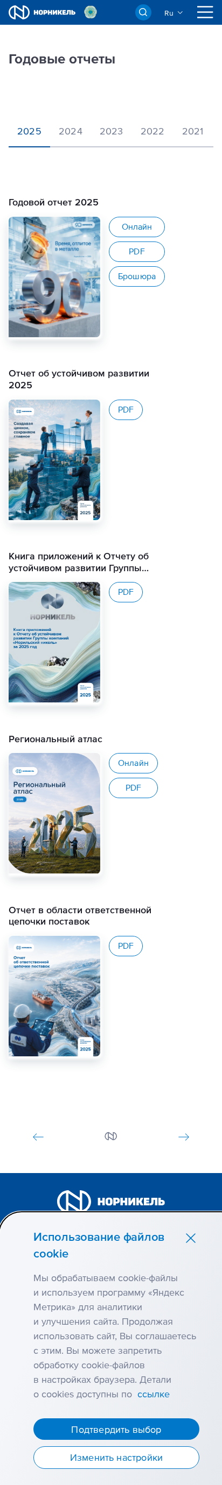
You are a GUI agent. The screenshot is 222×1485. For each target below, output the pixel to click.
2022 (153, 131)
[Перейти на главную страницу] (42, 12)
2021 (193, 131)
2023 (111, 131)
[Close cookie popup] (190, 1237)
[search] (143, 12)
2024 (70, 131)
